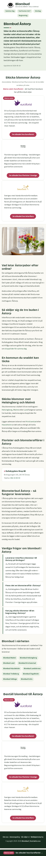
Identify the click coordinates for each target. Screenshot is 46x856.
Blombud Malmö (9, 658)
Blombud (25, 841)
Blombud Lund (9, 663)
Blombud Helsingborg (28, 658)
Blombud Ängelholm (31, 674)
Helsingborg (7, 409)
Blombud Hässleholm (11, 668)
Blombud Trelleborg (11, 674)
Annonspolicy (15, 837)
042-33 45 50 (15, 478)
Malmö (16, 409)
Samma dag (9, 11)
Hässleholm (7, 424)
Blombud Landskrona (32, 668)
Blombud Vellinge (10, 679)
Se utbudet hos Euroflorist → (23, 853)
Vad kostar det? (25, 11)
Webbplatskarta (37, 837)
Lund (26, 409)
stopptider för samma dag (16, 348)
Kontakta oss (35, 841)
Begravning (23, 15)
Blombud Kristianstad (27, 663)
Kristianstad (31, 421)
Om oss (5, 837)
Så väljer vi (25, 837)
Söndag (38, 11)
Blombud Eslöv (26, 679)
